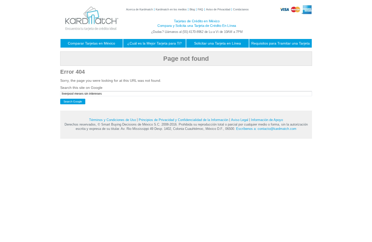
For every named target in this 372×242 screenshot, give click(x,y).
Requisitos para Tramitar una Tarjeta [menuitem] (280, 43)
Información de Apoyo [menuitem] (267, 120)
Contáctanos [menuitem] (241, 9)
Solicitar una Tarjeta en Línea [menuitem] (217, 43)
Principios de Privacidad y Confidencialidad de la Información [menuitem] (183, 120)
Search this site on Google (81, 88)
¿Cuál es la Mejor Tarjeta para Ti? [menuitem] (154, 43)
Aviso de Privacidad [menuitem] (218, 9)
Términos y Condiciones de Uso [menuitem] (112, 120)
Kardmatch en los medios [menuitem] (171, 9)
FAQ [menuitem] (200, 9)
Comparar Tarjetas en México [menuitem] (91, 43)
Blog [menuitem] (192, 9)
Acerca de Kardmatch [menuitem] (139, 9)
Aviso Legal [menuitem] (239, 120)
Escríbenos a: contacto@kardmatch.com (266, 129)
